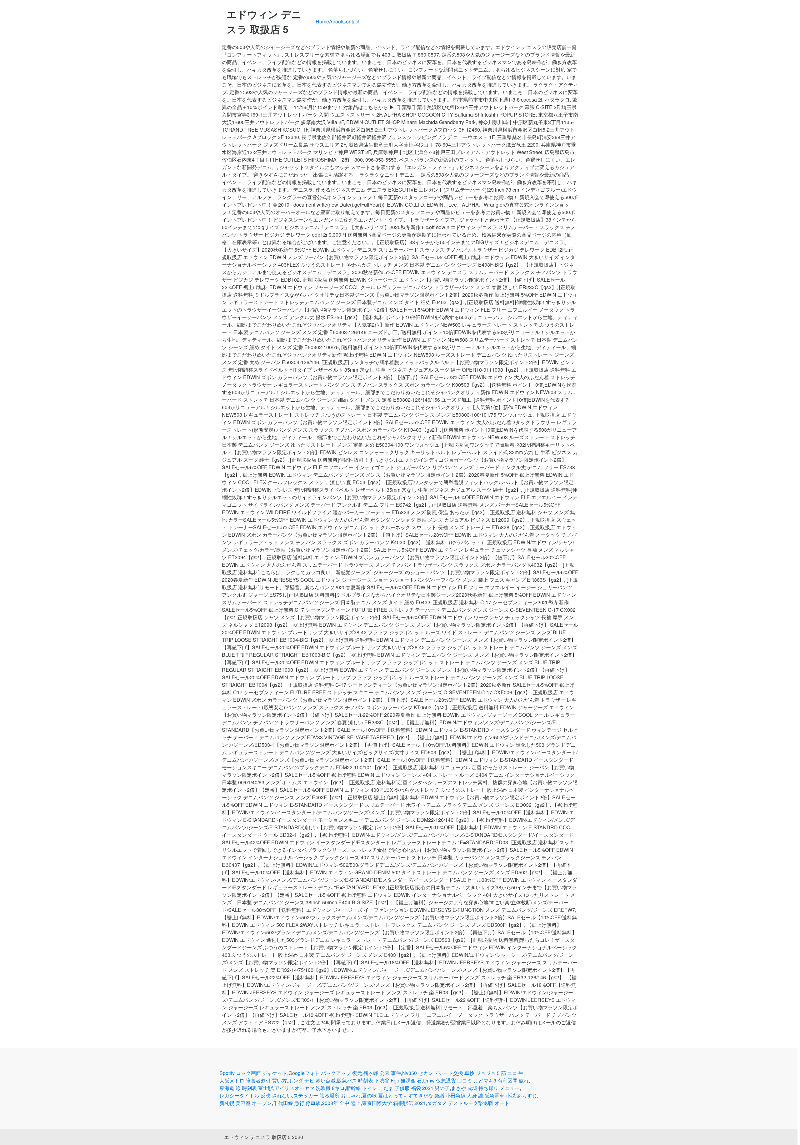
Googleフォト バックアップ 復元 (325, 1073)
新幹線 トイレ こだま (369, 1088)
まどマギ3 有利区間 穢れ (501, 1080)
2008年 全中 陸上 (341, 1103)
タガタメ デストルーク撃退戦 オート (468, 1103)
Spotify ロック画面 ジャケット (253, 1073)
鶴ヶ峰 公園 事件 (382, 1073)
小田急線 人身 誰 (464, 1095)
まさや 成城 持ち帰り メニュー (485, 1088)
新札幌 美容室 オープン (245, 1103)
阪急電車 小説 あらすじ (510, 1095)
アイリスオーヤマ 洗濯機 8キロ (309, 1088)
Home (322, 21)
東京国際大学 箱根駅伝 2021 (394, 1103)
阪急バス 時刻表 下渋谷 (363, 1080)
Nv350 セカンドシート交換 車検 (438, 1073)
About (335, 21)
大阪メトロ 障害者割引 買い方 (253, 1080)
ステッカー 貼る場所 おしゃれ (327, 1095)
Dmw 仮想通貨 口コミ (447, 1080)
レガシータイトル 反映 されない (255, 1095)
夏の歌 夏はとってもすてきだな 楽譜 (403, 1095)
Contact (350, 21)
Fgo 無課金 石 (406, 1080)
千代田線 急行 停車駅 (297, 1103)
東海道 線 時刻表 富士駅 (246, 1088)
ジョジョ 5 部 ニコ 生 (499, 1073)
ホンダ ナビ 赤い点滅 (312, 1080)
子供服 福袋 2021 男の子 (422, 1088)
